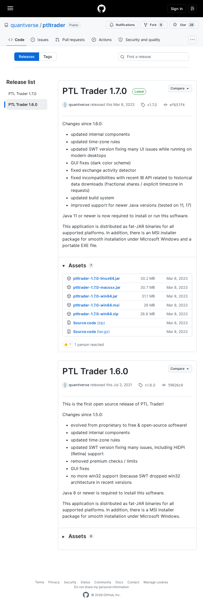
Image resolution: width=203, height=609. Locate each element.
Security (70, 582)
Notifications (125, 25)
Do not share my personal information (101, 587)
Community (102, 582)
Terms (39, 582)
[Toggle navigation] (10, 8)
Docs (119, 582)
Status (85, 582)
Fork (156, 25)
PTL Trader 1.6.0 (95, 371)
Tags (47, 56)
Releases (27, 56)
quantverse (25, 25)
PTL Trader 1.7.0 (94, 91)
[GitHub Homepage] (86, 595)
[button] (127, 265)
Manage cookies (156, 582)
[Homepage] (101, 8)
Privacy (54, 582)
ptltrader (54, 25)
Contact (133, 582)
